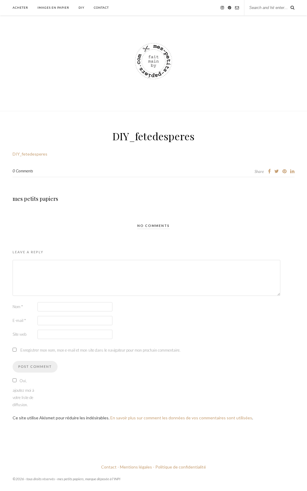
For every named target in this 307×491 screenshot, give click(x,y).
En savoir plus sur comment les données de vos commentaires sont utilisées (181, 417)
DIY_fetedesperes (30, 153)
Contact (101, 7)
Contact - (110, 466)
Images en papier (53, 7)
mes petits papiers (35, 198)
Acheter (20, 7)
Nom (18, 306)
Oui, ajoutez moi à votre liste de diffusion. (23, 392)
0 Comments (23, 170)
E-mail (19, 320)
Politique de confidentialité (180, 466)
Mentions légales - (137, 466)
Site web (19, 334)
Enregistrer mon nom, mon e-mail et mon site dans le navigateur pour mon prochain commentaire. (100, 350)
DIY (82, 7)
